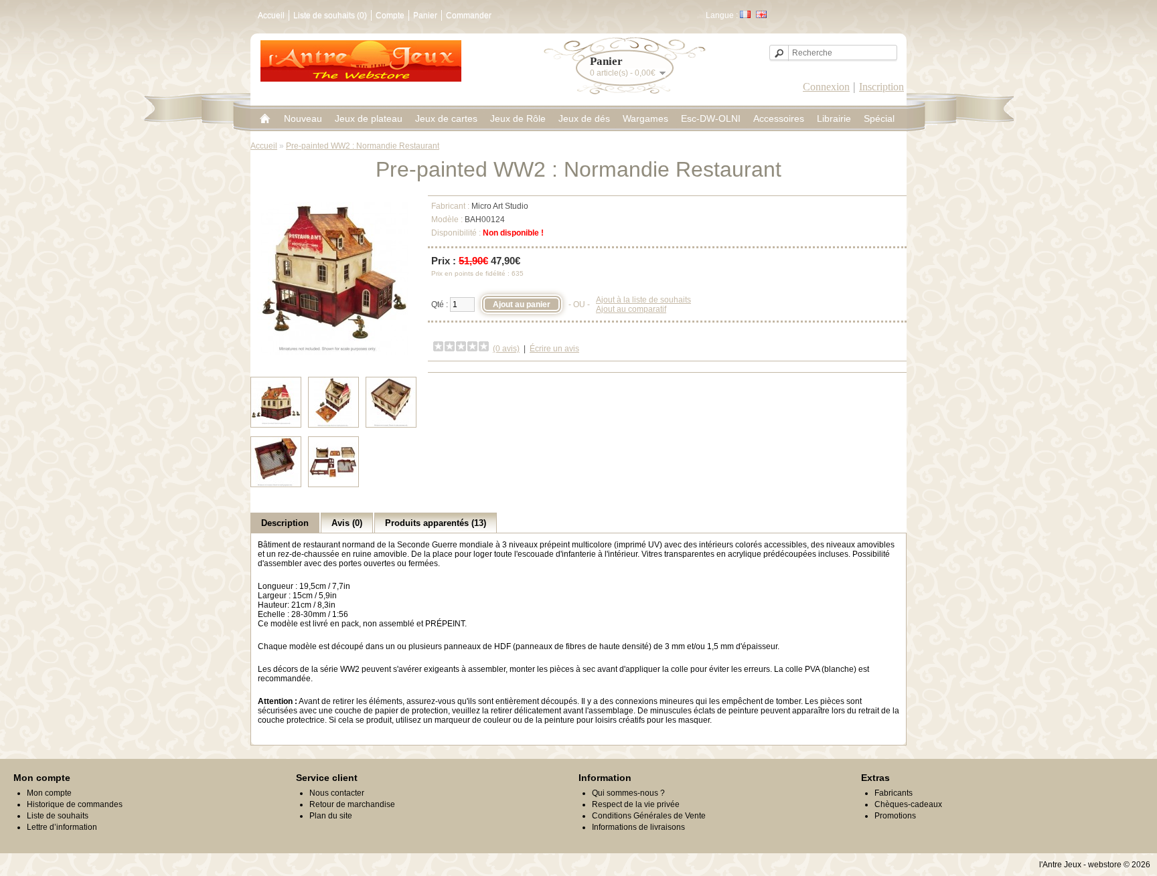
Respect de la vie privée (636, 804)
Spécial (879, 118)
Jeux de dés (584, 118)
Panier (425, 15)
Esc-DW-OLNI (711, 118)
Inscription (881, 86)
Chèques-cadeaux (908, 804)
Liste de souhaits (57, 815)
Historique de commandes (75, 804)
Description (285, 523)
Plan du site (330, 815)
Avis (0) (346, 523)
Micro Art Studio (499, 206)
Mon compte (49, 793)
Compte (390, 15)
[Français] (745, 14)
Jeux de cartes (446, 118)
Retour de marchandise (352, 804)
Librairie (834, 118)
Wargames (645, 118)
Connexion (826, 86)
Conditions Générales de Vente (649, 815)
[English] (761, 14)
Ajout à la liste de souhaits (643, 299)
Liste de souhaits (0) (330, 15)
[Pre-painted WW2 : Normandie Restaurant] (333, 352)
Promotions (895, 815)
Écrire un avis (554, 348)
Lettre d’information (62, 827)
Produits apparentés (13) (435, 523)
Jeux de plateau (368, 118)
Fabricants (893, 793)
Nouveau (303, 118)
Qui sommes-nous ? (628, 793)
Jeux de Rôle (518, 118)
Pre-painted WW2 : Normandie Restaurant (362, 146)
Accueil (271, 15)
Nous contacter (336, 793)
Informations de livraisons (638, 827)
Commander (468, 15)
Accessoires (778, 118)
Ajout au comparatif (631, 309)
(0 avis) (506, 348)
